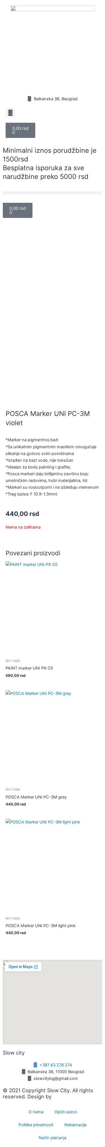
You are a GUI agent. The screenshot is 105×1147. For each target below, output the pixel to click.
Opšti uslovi (66, 1111)
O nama (36, 1111)
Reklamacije (75, 1124)
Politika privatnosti (35, 1124)
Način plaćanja (52, 1137)
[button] (10, 112)
